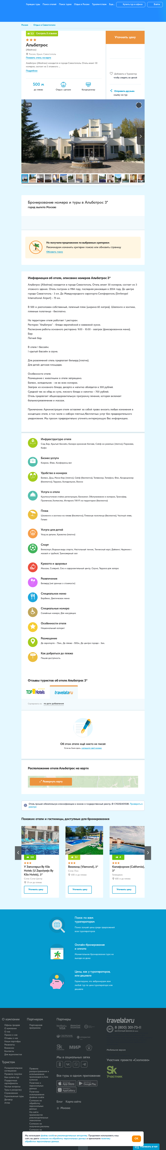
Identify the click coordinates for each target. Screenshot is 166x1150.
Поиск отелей (49, 4)
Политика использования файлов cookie (36, 1095)
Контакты (9, 1051)
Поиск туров (65, 4)
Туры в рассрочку (13, 1090)
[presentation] (35, 692)
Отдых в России (81, 4)
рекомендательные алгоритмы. (72, 1136)
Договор (8, 1100)
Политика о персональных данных (36, 1086)
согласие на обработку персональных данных (63, 1138)
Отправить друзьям (124, 91)
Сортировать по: (35, 704)
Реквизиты (9, 1045)
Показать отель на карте (38, 58)
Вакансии (9, 1048)
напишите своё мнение (92, 748)
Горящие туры (33, 4)
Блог (60, 1101)
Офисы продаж (12, 1025)
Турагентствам (99, 4)
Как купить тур (11, 1077)
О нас (7, 1032)
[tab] (35, 692)
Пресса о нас (11, 1035)
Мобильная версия (116, 1050)
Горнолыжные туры (14, 1096)
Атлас (7, 1103)
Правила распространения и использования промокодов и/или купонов (39, 1074)
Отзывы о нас (11, 1038)
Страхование (11, 1093)
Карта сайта (73, 1101)
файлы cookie (48, 1136)
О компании (10, 1028)
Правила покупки (13, 1074)
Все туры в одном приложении (78, 1076)
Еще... (111, 4)
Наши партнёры (12, 1041)
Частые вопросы (12, 1086)
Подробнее (31, 71)
